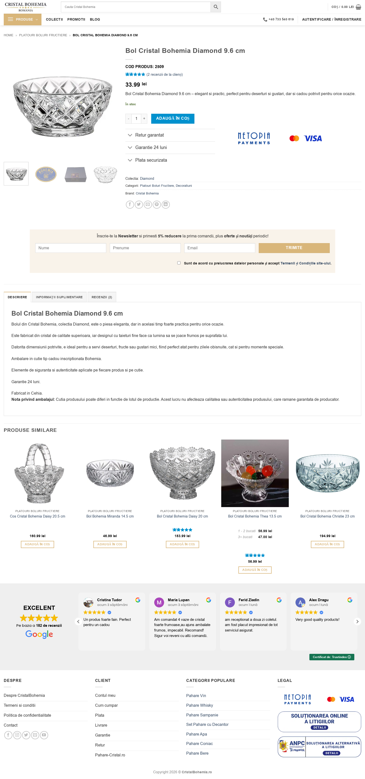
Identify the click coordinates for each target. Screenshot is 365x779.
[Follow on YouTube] (44, 735)
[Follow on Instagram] (17, 735)
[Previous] (12, 101)
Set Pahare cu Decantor (207, 724)
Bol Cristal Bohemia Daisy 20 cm (182, 516)
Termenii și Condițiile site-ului (305, 263)
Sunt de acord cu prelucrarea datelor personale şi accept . (257, 263)
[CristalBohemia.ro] (28, 7)
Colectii (54, 19)
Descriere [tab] (17, 297)
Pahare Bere (197, 753)
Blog (95, 19)
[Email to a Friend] (148, 205)
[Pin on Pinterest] (157, 205)
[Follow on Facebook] (8, 735)
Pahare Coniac (199, 743)
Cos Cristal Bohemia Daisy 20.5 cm (37, 516)
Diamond (147, 178)
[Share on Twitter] (139, 205)
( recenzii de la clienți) (164, 74)
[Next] (109, 101)
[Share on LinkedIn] (166, 205)
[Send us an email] (35, 735)
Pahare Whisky (199, 705)
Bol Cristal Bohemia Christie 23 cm (327, 516)
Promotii (76, 19)
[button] (346, 6)
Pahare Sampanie (202, 715)
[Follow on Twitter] (26, 735)
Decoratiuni (184, 186)
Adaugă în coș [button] (37, 544)
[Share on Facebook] (130, 205)
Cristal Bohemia (147, 193)
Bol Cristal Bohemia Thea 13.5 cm (255, 516)
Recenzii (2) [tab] (102, 297)
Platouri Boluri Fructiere (43, 35)
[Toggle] (130, 135)
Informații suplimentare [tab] (59, 297)
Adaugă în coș (173, 118)
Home (8, 35)
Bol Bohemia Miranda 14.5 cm (110, 516)
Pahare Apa (196, 734)
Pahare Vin (196, 696)
